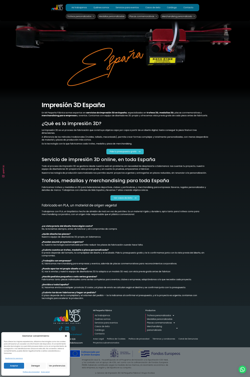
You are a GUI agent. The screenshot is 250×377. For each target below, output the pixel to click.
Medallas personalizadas (111, 16)
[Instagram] (73, 328)
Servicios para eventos (127, 7)
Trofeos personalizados (79, 16)
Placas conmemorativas (141, 16)
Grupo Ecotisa (148, 373)
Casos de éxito (152, 7)
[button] (66, 336)
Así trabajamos (79, 7)
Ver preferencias (57, 365)
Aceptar (14, 365)
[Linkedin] (67, 328)
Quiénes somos (101, 7)
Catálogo (172, 7)
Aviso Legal (45, 372)
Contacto (188, 7)
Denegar (35, 365)
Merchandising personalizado (177, 16)
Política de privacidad (31, 372)
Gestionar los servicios (14, 358)
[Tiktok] (61, 328)
